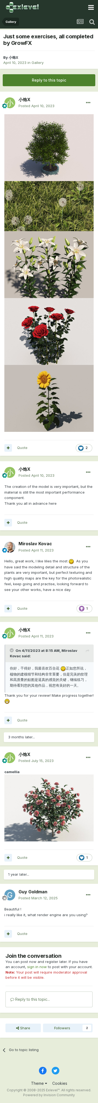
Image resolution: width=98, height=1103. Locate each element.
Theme (38, 1083)
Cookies (59, 1083)
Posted (36, 106)
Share (24, 1028)
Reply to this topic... (32, 999)
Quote (22, 447)
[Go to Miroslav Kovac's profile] (9, 547)
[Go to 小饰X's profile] (9, 102)
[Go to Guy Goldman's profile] (9, 895)
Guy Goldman (33, 891)
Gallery (38, 62)
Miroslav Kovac (35, 543)
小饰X (13, 57)
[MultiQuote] (8, 448)
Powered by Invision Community (49, 1095)
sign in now (37, 967)
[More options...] (88, 103)
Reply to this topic (49, 80)
